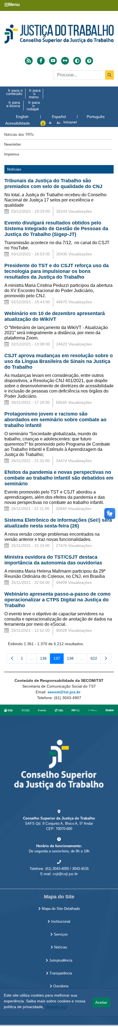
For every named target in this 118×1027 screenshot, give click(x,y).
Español (59, 116)
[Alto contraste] (77, 61)
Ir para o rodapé (33, 105)
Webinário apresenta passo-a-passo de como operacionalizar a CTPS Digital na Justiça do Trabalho (57, 599)
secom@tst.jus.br (63, 692)
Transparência (60, 973)
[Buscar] (109, 75)
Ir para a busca (13, 104)
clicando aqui (56, 1007)
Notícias (60, 947)
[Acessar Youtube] (53, 61)
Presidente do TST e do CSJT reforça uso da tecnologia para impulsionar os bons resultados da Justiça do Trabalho (56, 271)
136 (45, 659)
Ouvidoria (60, 986)
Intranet (70, 122)
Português (96, 116)
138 (72, 659)
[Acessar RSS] (29, 61)
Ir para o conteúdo (14, 92)
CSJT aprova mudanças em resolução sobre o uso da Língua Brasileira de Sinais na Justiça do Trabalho (58, 361)
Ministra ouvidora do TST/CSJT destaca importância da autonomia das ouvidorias (53, 560)
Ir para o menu (35, 93)
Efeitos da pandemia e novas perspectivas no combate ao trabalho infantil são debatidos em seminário (58, 477)
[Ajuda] (89, 61)
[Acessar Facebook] (41, 61)
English (22, 116)
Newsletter (12, 144)
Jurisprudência (60, 960)
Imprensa (11, 154)
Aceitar (101, 1002)
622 (96, 659)
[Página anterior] (12, 658)
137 (59, 659)
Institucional (60, 922)
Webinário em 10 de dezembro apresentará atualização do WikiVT (54, 316)
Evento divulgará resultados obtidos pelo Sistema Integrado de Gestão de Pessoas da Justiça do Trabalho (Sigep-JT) (56, 228)
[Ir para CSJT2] (59, 34)
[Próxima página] (105, 658)
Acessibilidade (17, 123)
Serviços (60, 934)
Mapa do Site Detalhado (60, 909)
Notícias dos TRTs (19, 134)
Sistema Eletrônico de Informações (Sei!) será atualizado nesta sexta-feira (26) (58, 523)
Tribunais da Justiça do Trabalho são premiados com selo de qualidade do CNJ (53, 183)
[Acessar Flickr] (65, 61)
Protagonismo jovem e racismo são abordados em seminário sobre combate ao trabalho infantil (55, 419)
